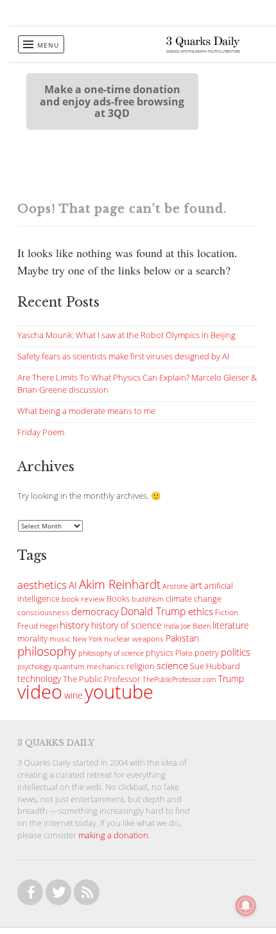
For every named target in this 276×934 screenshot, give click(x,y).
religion (140, 666)
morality (32, 638)
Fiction (226, 612)
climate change (193, 598)
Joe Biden (196, 626)
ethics (200, 611)
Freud (27, 625)
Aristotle (175, 586)
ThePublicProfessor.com (179, 679)
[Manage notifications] (246, 905)
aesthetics (42, 584)
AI (73, 585)
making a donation (113, 835)
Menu (48, 44)
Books (118, 598)
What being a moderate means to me (86, 411)
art (196, 585)
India (171, 626)
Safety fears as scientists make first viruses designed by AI (123, 356)
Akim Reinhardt (119, 584)
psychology (34, 666)
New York (87, 638)
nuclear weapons (134, 638)
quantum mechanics (89, 666)
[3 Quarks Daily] (203, 49)
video (39, 692)
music (60, 638)
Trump (231, 678)
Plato (184, 652)
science (172, 665)
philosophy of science (111, 653)
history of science (126, 625)
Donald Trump (153, 611)
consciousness (43, 612)
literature (230, 625)
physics (159, 652)
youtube (119, 692)
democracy (95, 611)
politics (235, 651)
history (74, 624)
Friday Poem (40, 432)
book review (83, 598)
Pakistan (182, 638)
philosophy (46, 651)
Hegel (49, 626)
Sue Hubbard (215, 666)
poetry (206, 652)
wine (73, 695)
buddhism (148, 599)
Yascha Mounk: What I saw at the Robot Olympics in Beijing (126, 335)
